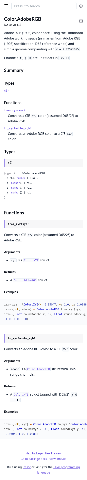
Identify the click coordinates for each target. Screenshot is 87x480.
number (21, 178)
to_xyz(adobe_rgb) (18, 128)
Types (9, 83)
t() (6, 90)
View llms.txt (57, 459)
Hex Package (34, 453)
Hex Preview (53, 453)
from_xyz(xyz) (14, 110)
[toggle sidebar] (5, 5)
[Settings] (81, 6)
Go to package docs (34, 458)
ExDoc (27, 467)
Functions (12, 102)
